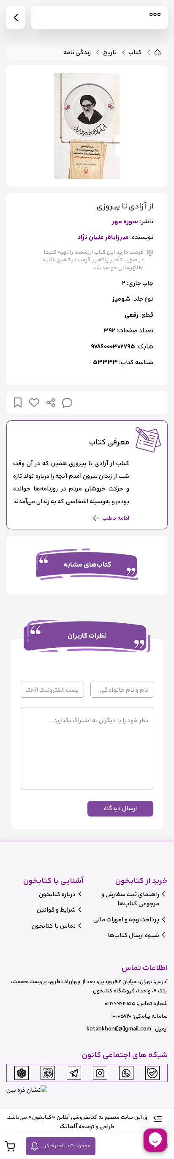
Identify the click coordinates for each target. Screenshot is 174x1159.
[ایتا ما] (48, 1073)
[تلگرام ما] (74, 1073)
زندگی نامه (77, 53)
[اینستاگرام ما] (100, 1073)
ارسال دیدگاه (120, 808)
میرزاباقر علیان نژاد (103, 237)
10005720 (121, 1016)
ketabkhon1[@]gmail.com (119, 1029)
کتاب (134, 53)
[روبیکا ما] (21, 1073)
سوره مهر (124, 222)
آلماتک (68, 1126)
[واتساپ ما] (126, 1073)
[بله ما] (152, 1073)
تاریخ (110, 53)
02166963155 (120, 1003)
